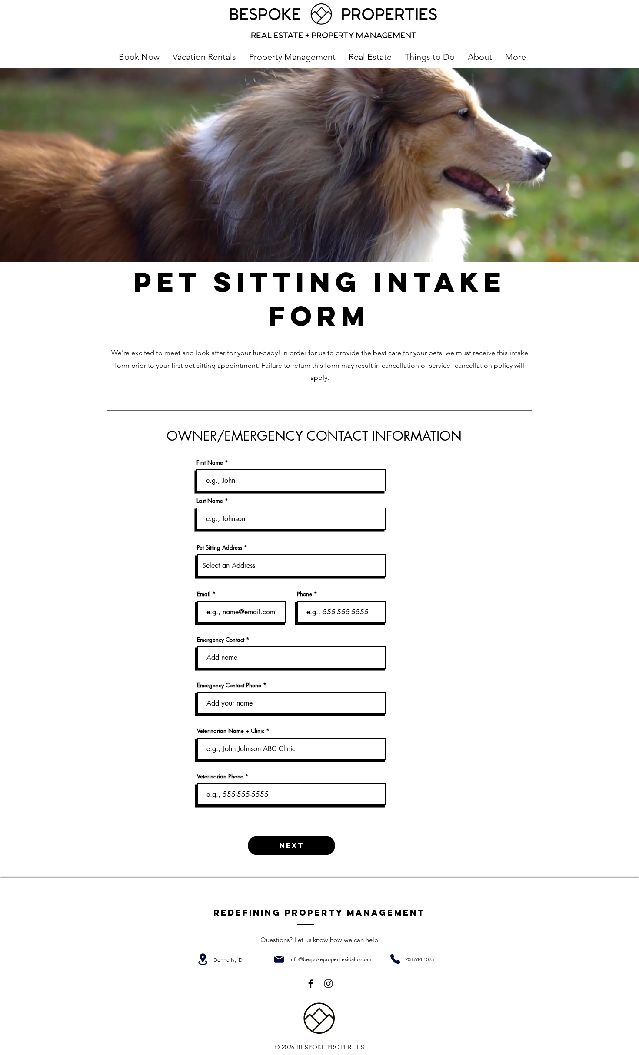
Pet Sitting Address (219, 548)
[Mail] (279, 959)
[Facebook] (310, 983)
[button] (204, 56)
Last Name (209, 501)
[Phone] (395, 959)
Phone (304, 594)
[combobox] (291, 565)
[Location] (202, 959)
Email (203, 594)
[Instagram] (328, 983)
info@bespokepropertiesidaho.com (330, 959)
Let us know (311, 940)
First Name (209, 462)
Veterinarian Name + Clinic (230, 731)
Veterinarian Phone (220, 776)
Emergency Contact (221, 640)
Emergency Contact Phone (229, 685)
